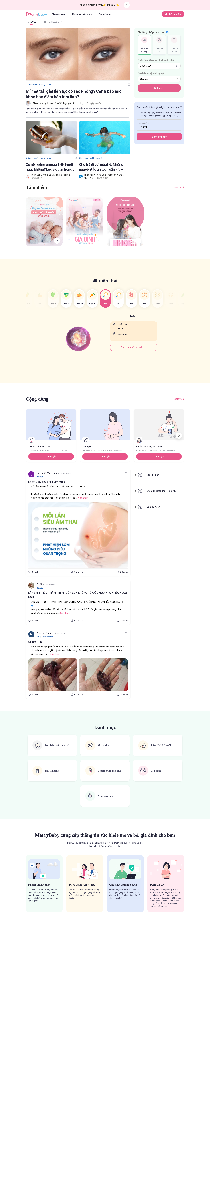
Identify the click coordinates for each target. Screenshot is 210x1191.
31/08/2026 (146, 65)
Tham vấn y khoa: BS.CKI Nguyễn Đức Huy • (59, 103)
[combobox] (159, 79)
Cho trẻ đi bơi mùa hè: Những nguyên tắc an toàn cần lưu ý (101, 166)
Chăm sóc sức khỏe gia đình (38, 84)
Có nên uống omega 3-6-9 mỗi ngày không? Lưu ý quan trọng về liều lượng (51, 167)
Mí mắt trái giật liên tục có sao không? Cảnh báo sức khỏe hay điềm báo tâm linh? (73, 94)
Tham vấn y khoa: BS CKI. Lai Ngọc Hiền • (51, 174)
